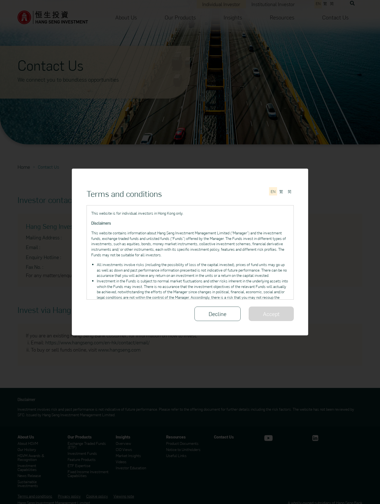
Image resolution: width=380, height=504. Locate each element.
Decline (217, 313)
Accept (271, 313)
